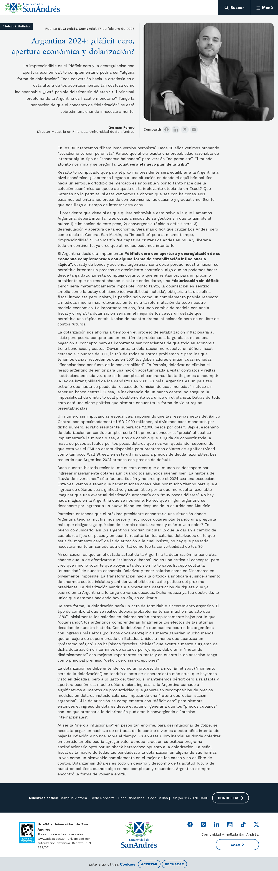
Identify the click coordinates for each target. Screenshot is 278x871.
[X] (185, 129)
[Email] (194, 129)
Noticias (24, 26)
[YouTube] (230, 824)
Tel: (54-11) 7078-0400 (189, 798)
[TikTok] (243, 824)
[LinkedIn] (176, 129)
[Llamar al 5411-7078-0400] (27, 832)
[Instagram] (203, 824)
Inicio (9, 26)
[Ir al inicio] (32, 7)
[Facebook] (166, 129)
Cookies (127, 864)
